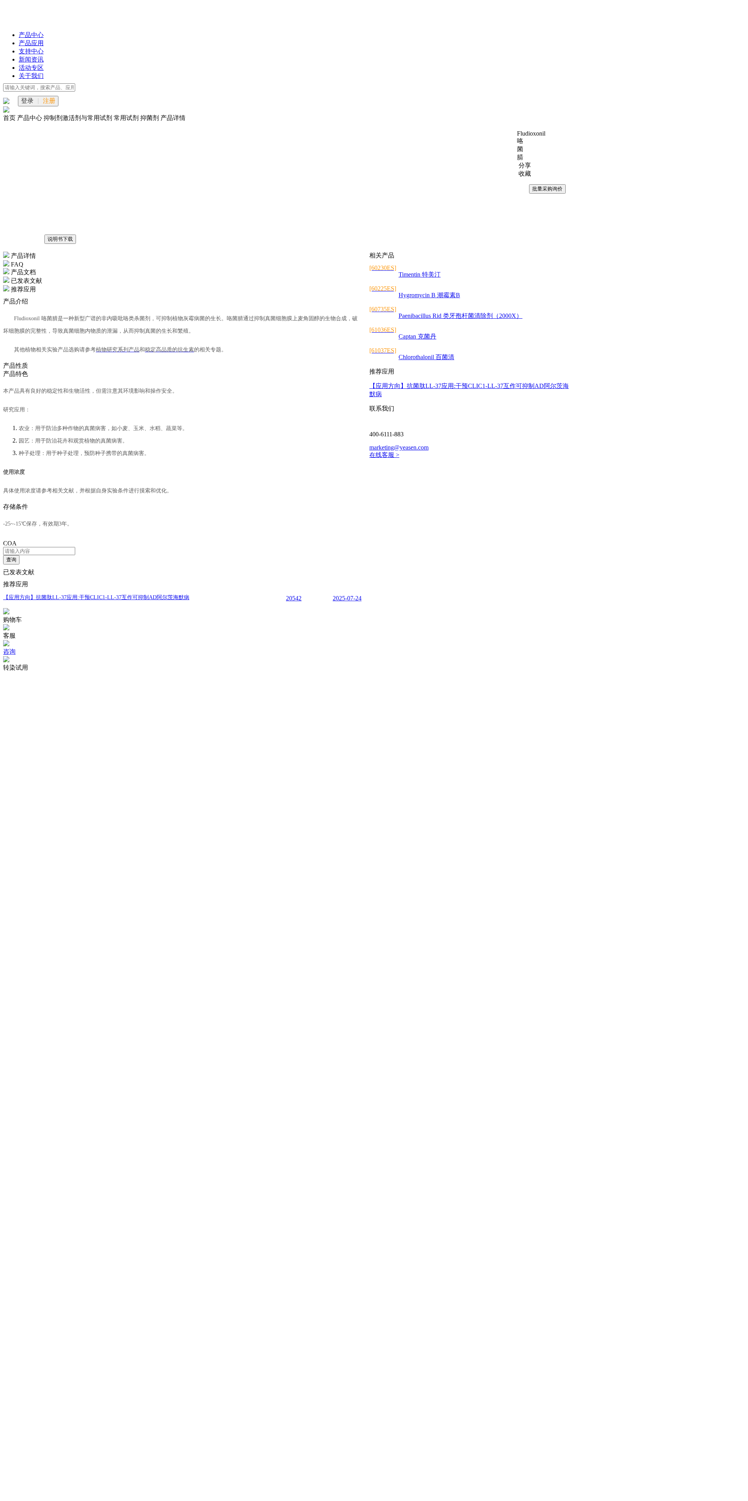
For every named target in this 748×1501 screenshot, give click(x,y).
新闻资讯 (31, 59)
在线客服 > (384, 455)
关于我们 (31, 75)
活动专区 (31, 67)
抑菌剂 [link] (150, 118)
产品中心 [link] (30, 118)
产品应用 (31, 43)
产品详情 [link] (173, 118)
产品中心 (31, 35)
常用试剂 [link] (127, 118)
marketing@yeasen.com (399, 447)
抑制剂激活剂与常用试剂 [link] (79, 118)
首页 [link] (10, 118)
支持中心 (31, 51)
